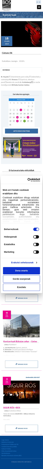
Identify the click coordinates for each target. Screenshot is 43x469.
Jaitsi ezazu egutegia (21, 131)
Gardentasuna (6, 453)
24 (10, 121)
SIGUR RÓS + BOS (11, 407)
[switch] (36, 236)
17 (10, 117)
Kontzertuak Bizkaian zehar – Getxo (20, 341)
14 (24, 113)
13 (21, 113)
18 (13, 117)
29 (28, 121)
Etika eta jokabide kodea (9, 451)
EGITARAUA (6, 70)
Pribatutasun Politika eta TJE (10, 444)
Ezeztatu (21, 287)
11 (13, 113)
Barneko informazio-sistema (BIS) (12, 455)
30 (31, 121)
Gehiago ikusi (22, 298)
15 (28, 113)
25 (13, 121)
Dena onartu (21, 270)
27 (21, 121)
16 (31, 113)
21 (24, 117)
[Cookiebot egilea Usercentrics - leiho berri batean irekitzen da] (31, 180)
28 (24, 121)
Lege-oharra (5, 440)
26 (17, 121)
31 (10, 125)
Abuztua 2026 (21, 100)
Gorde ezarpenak (21, 279)
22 (28, 117)
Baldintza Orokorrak (8, 442)
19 (17, 117)
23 (31, 117)
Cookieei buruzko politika (9, 446)
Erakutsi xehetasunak (22, 262)
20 (21, 117)
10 (10, 113)
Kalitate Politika (6, 449)
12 (17, 113)
